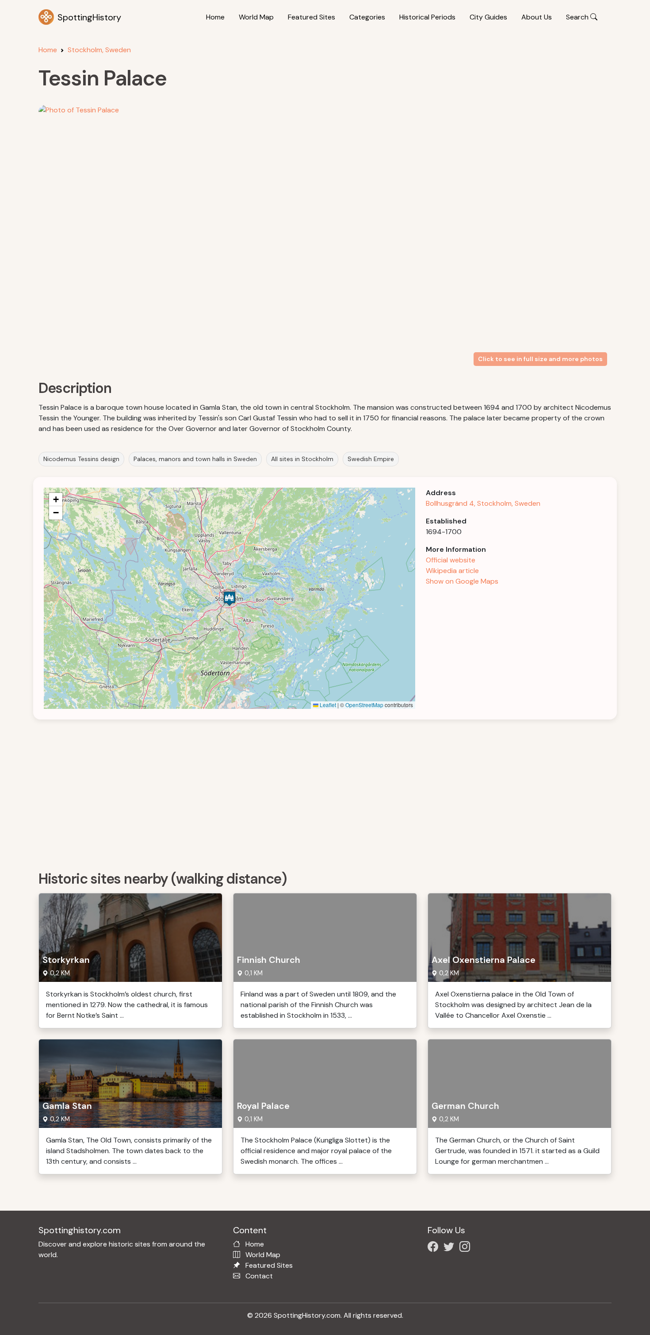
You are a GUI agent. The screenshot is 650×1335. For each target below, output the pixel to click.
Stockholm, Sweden (99, 49)
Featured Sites (311, 17)
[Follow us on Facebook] (435, 1248)
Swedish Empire (371, 459)
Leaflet (327, 704)
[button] (229, 598)
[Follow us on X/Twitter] (451, 1248)
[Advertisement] (303, 792)
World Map (256, 17)
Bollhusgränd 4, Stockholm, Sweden (483, 503)
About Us (536, 17)
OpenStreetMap (364, 704)
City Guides (488, 17)
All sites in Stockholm (302, 459)
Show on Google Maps (462, 581)
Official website (450, 560)
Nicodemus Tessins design (81, 459)
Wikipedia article (452, 570)
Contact (259, 1276)
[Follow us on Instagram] (466, 1248)
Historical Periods (427, 17)
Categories (367, 17)
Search (578, 17)
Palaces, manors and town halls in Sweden (195, 459)
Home (215, 17)
